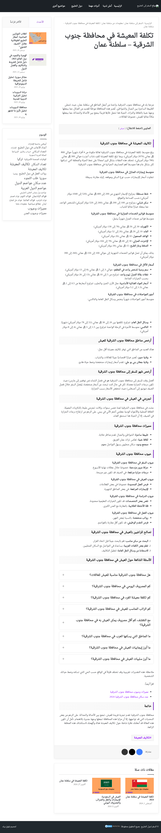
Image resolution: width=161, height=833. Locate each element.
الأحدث (40, 22)
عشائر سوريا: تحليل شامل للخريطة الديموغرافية (17, 80)
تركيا (20, 159)
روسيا (15, 174)
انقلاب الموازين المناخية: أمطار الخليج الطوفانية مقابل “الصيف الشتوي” (19, 40)
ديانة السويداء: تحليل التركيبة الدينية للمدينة (19, 95)
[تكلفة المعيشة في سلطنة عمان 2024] (139, 786)
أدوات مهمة (94, 6)
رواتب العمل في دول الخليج (32, 174)
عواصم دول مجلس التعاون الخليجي (33, 192)
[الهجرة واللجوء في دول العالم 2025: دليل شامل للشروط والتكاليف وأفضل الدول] (37, 60)
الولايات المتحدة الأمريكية (35, 159)
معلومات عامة (21, 204)
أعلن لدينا (107, 6)
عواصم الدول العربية (33, 188)
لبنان (44, 204)
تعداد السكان (38, 164)
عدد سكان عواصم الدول (30, 183)
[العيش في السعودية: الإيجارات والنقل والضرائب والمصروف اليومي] (106, 786)
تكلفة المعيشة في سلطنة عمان (73, 781)
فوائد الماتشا (29, 200)
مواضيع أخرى (59, 6)
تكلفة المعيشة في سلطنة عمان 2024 (140, 798)
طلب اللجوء (31, 178)
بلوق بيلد (6, 827)
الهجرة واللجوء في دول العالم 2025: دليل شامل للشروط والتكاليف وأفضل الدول (18, 62)
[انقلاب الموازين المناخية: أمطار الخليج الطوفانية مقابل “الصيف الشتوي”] (37, 38)
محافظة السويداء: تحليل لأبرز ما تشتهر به (17, 110)
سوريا (42, 178)
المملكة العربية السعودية (37, 155)
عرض (122, 128)
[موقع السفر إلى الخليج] (148, 6)
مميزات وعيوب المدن (35, 213)
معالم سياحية (34, 204)
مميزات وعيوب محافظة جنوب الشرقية (129, 692)
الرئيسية (118, 6)
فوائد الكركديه (41, 200)
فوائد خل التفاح (15, 200)
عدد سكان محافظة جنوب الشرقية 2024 (129, 697)
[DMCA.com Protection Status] (112, 827)
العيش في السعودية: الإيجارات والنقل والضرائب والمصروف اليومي (108, 800)
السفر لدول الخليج (149, 827)
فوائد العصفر (14, 196)
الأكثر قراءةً (15, 22)
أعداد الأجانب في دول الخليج (32, 148)
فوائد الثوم (25, 196)
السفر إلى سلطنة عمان (133, 23)
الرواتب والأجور (25, 152)
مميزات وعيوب (37, 208)
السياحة (15, 152)
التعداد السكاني (39, 152)
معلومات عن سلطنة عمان (112, 23)
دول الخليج (76, 6)
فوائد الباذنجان (39, 196)
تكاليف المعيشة (142, 737)
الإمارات (14, 148)
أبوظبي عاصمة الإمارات (37, 144)
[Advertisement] (106, 75)
